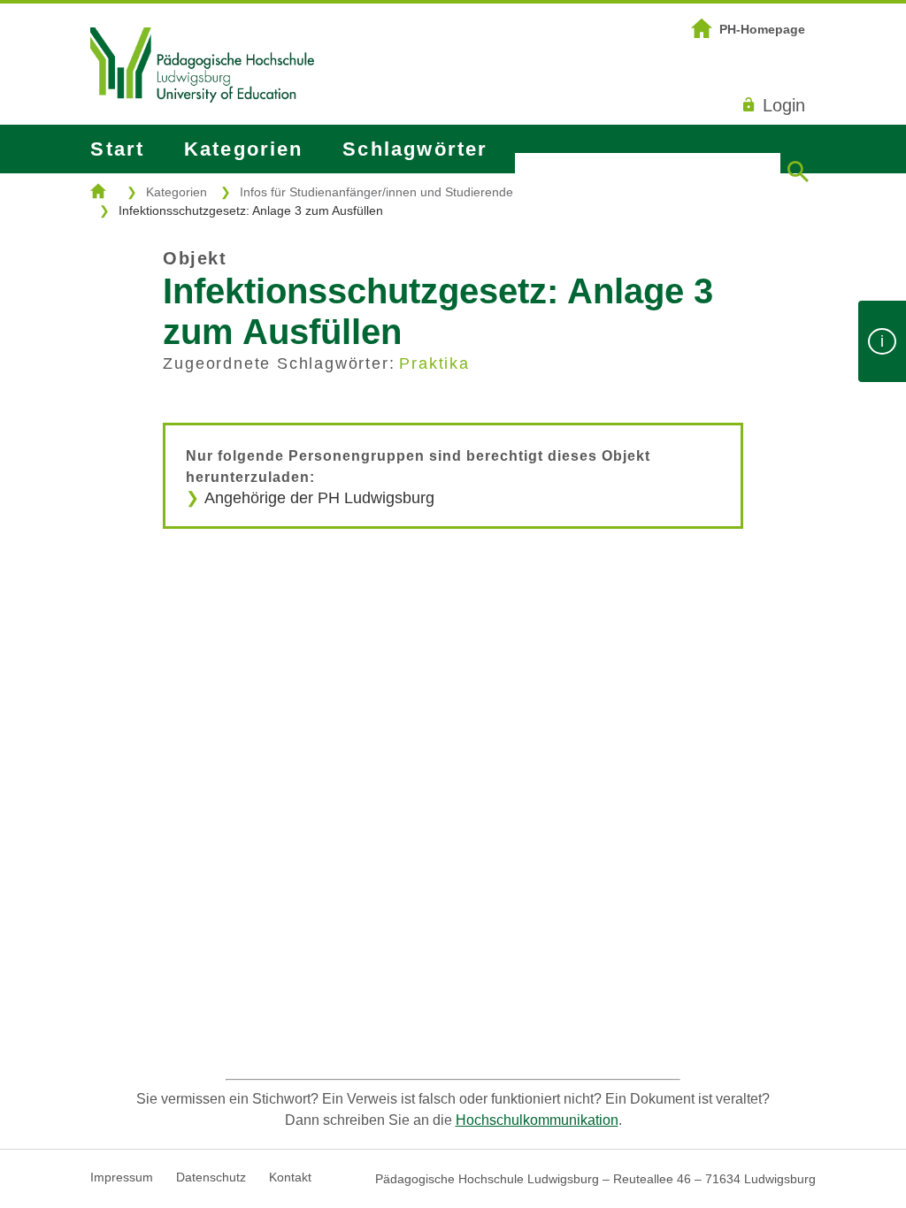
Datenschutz (211, 1177)
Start (117, 149)
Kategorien (243, 149)
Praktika (434, 363)
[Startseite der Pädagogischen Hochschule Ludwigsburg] (201, 125)
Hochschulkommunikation (537, 1120)
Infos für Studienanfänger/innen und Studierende (376, 192)
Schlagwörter (415, 149)
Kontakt (290, 1177)
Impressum (121, 1177)
